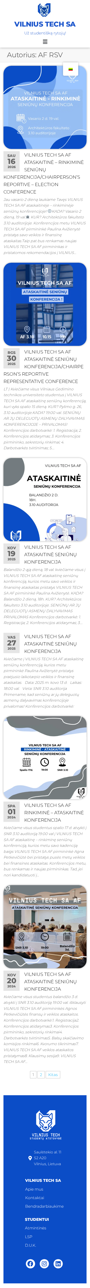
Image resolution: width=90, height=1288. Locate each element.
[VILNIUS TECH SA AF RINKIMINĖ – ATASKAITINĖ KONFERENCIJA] (45, 757)
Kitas (53, 1074)
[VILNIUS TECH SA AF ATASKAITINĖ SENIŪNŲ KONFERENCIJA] (45, 499)
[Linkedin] (58, 1263)
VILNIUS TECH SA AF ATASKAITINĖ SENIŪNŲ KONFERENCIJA (50, 554)
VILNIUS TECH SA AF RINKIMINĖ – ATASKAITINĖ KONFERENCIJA (54, 812)
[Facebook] (30, 1263)
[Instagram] (44, 1263)
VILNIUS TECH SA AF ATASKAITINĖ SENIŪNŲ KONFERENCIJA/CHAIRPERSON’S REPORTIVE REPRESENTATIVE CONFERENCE (43, 366)
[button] (45, 41)
